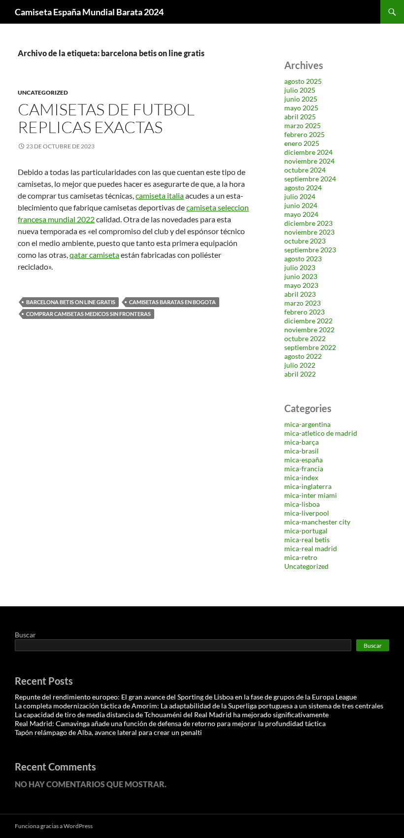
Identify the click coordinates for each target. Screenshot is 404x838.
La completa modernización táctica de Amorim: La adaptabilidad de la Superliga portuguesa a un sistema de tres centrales (199, 705)
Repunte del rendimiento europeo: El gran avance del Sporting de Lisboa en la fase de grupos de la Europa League (186, 697)
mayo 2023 (301, 285)
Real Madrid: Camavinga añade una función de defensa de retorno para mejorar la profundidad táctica (170, 723)
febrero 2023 (304, 312)
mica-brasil (301, 451)
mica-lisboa (302, 504)
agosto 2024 (303, 187)
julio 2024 (299, 196)
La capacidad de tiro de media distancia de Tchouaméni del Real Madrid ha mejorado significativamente (172, 714)
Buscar (25, 634)
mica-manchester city (317, 522)
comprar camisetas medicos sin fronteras (88, 314)
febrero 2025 (304, 134)
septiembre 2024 (310, 179)
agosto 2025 (303, 81)
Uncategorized (43, 92)
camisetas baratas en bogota (172, 302)
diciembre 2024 (308, 152)
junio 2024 (300, 205)
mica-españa (303, 459)
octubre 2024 (305, 170)
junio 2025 (300, 99)
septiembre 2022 (310, 347)
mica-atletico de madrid (320, 433)
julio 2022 (299, 365)
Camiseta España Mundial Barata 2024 (89, 11)
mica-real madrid (310, 548)
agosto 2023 (303, 258)
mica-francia (303, 468)
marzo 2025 (302, 125)
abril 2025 (300, 116)
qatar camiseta (94, 254)
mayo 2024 (301, 214)
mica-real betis (307, 539)
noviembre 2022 (309, 329)
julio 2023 (299, 267)
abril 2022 (300, 374)
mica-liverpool (306, 513)
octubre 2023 (305, 241)
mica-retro (300, 557)
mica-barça (301, 442)
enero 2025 (301, 143)
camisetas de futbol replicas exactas (106, 118)
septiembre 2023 (310, 249)
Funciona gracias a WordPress (54, 826)
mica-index (301, 477)
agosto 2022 (303, 356)
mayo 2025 (301, 108)
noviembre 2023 (309, 232)
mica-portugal (306, 530)
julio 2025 (299, 90)
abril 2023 (300, 294)
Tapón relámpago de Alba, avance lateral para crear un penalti (108, 732)
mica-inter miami (310, 495)
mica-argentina (307, 424)
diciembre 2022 (308, 320)
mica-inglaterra (308, 486)
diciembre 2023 (308, 223)
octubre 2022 (305, 338)
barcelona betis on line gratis (70, 302)
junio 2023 (300, 276)
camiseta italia (159, 195)
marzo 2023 (302, 303)
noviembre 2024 (309, 161)
